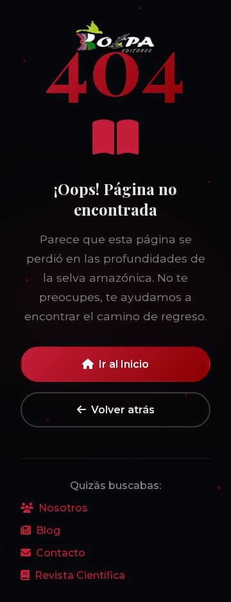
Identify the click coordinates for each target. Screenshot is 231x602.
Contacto (60, 553)
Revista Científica (80, 575)
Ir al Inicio (124, 364)
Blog (48, 530)
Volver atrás (123, 410)
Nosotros (63, 508)
